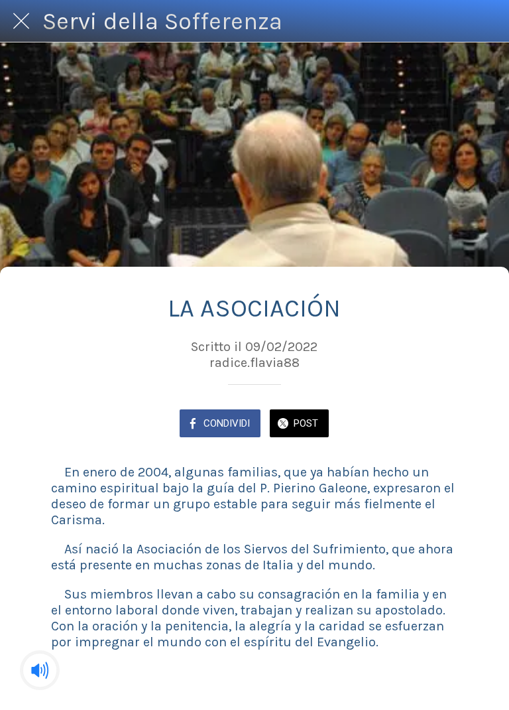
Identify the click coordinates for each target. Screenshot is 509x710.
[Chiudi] (21, 21)
